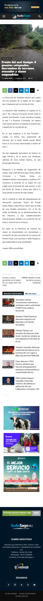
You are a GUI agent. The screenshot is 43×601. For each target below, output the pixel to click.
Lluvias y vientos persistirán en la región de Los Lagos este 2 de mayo (11, 281)
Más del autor (30, 293)
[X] (15, 90)
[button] (4, 16)
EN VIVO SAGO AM (21, 596)
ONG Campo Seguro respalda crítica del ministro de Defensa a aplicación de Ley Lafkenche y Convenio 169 (27, 383)
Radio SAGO (8, 78)
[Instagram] (15, 584)
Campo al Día (7, 384)
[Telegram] (26, 90)
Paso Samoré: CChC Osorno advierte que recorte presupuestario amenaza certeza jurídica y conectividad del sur (27, 366)
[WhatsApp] (4, 90)
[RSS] (21, 585)
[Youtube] (34, 585)
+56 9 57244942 (26, 555)
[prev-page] (3, 395)
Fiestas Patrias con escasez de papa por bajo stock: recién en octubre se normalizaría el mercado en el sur (28, 336)
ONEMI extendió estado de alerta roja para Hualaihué (31, 280)
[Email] (32, 90)
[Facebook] (10, 90)
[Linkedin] (21, 90)
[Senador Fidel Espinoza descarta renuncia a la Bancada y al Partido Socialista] (8, 319)
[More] (37, 90)
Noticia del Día (12, 22)
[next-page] (7, 395)
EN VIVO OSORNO (11, 594)
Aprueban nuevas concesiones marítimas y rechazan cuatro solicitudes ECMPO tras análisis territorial (28, 305)
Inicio (3, 22)
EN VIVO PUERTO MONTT (27, 594)
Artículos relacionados (13, 293)
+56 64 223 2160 (25, 552)
